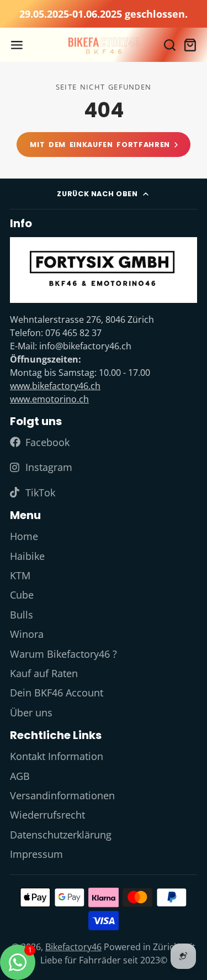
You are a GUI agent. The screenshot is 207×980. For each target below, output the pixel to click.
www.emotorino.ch (49, 399)
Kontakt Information (56, 756)
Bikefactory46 (73, 947)
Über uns (31, 712)
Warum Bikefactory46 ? (63, 654)
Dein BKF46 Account (56, 692)
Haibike (27, 556)
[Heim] (103, 45)
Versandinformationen (62, 795)
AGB (20, 776)
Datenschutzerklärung (61, 834)
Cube (22, 594)
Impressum (36, 854)
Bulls (21, 614)
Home (24, 536)
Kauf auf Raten (44, 673)
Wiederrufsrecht (47, 814)
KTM (20, 575)
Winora (27, 634)
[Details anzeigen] (103, 270)
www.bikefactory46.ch (55, 386)
